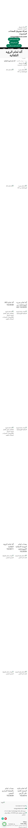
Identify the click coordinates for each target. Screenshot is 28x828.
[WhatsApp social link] (2, 818)
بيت (26, 61)
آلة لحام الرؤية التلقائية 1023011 (8, 546)
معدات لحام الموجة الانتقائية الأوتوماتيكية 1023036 (21, 547)
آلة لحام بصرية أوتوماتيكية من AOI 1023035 (21, 304)
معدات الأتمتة (19, 61)
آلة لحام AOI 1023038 (9, 303)
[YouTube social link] (5, 818)
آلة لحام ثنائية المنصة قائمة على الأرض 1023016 (22, 792)
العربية (24, 58)
